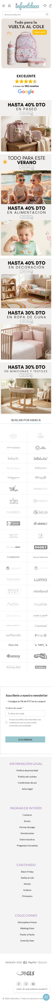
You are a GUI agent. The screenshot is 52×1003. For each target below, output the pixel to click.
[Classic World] (13, 523)
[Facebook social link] (19, 984)
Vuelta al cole (27, 877)
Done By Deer (27, 940)
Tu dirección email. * (14, 708)
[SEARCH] (47, 14)
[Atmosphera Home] (13, 448)
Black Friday (27, 871)
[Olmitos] (13, 616)
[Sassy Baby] (13, 656)
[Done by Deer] (13, 547)
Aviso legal (27, 788)
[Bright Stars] (13, 501)
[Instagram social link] (26, 984)
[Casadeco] (13, 512)
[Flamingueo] (13, 557)
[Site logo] (27, 5)
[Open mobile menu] (3, 6)
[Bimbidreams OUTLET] (13, 478)
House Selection (40, 557)
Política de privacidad (27, 770)
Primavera (27, 896)
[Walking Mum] (13, 667)
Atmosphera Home (27, 922)
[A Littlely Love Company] (13, 436)
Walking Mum (27, 928)
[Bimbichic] (13, 468)
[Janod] (13, 568)
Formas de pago (27, 827)
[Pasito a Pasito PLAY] (13, 626)
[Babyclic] (13, 458)
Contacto (27, 814)
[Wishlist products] (45, 6)
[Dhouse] (13, 536)
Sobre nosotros (27, 839)
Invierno (27, 890)
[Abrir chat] (46, 997)
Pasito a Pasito (27, 934)
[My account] (9, 6)
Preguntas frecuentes (27, 845)
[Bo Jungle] (13, 489)
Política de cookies (27, 776)
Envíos (27, 821)
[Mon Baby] (13, 604)
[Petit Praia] (13, 635)
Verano (27, 883)
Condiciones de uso (27, 782)
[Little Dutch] (13, 579)
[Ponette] (13, 645)
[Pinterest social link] (33, 984)
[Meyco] (13, 591)
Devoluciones (27, 833)
